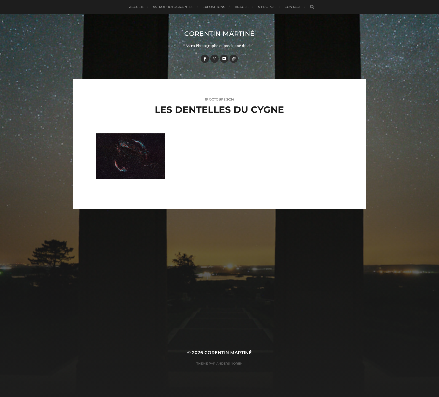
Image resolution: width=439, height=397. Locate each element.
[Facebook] (205, 59)
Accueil (136, 7)
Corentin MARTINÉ (219, 33)
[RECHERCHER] (312, 7)
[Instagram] (214, 59)
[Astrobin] (234, 59)
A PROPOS (267, 7)
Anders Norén (229, 363)
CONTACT (293, 7)
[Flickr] (224, 59)
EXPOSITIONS (214, 7)
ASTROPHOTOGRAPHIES (173, 7)
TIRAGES (241, 7)
